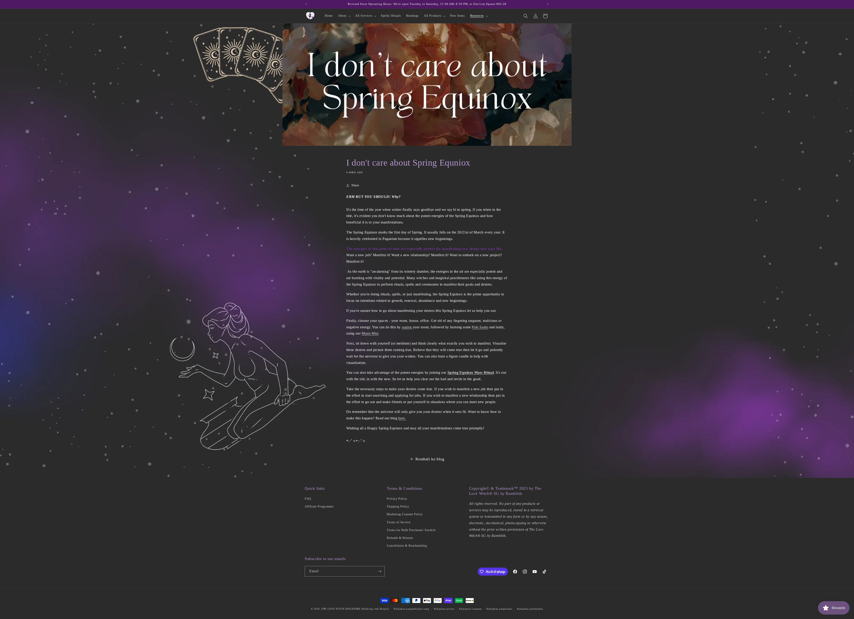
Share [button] (355, 185)
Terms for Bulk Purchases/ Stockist (411, 530)
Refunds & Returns (400, 538)
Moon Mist (370, 333)
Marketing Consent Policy (405, 514)
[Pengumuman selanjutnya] (548, 4)
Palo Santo (480, 327)
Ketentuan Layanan (470, 608)
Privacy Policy (397, 498)
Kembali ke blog (429, 459)
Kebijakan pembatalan (530, 608)
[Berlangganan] (380, 571)
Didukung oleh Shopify (375, 608)
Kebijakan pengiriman (499, 608)
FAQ (308, 498)
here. (402, 418)
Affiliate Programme (319, 506)
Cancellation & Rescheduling (407, 545)
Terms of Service (399, 522)
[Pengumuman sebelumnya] (306, 4)
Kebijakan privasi (444, 608)
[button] (343, 15)
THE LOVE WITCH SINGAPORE (341, 608)
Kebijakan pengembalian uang (411, 608)
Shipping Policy (398, 506)
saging (407, 327)
